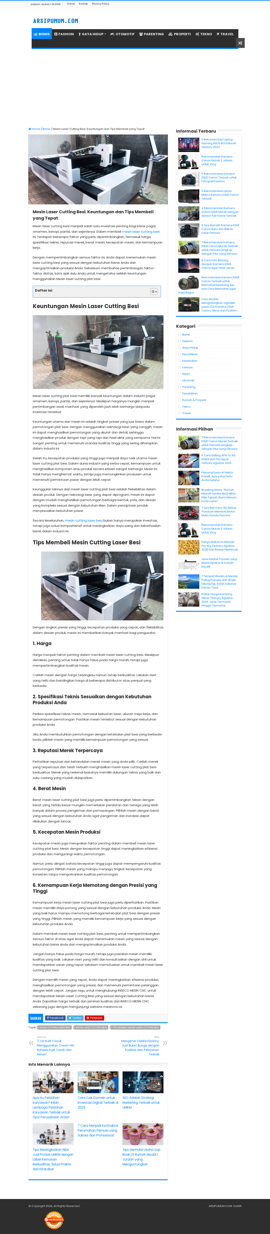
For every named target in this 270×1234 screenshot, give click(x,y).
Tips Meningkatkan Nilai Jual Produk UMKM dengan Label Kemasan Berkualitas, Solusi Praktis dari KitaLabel (53, 1159)
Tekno (186, 407)
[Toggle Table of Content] (152, 291)
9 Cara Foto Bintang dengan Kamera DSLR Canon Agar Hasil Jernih (217, 264)
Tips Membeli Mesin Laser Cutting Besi (135, 1027)
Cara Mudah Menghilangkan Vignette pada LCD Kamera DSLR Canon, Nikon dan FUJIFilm (219, 305)
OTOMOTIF (125, 34)
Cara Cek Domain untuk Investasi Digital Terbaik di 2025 (98, 1102)
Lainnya (187, 367)
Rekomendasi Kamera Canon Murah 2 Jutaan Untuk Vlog (216, 160)
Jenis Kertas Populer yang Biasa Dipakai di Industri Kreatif (219, 563)
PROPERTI (182, 34)
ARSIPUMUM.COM (220, 1206)
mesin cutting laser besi (84, 520)
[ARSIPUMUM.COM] (55, 20)
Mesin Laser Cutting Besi (91, 1027)
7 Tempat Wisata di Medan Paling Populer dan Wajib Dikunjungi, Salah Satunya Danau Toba (219, 582)
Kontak (83, 3)
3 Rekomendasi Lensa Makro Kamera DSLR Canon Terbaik (220, 195)
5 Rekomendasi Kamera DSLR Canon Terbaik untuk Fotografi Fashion (219, 177)
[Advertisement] (135, 88)
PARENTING (154, 34)
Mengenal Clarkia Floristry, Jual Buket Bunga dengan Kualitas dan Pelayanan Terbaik (140, 1045)
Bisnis (46, 129)
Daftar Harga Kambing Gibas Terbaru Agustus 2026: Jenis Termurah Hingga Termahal (217, 599)
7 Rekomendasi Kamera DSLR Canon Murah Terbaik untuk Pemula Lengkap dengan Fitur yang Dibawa (219, 248)
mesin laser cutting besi (141, 231)
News (186, 374)
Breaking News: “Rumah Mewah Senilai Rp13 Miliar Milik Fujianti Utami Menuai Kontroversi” (218, 495)
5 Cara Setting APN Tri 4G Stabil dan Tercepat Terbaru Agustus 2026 (218, 459)
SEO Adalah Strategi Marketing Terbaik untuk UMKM (141, 1102)
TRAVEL (227, 34)
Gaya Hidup (190, 348)
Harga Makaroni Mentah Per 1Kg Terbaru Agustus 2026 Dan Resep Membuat (219, 546)
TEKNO (206, 34)
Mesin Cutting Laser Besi (54, 1027)
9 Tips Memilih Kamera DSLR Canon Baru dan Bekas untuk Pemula (220, 229)
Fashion (187, 341)
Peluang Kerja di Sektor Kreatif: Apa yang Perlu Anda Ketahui (217, 476)
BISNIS (44, 34)
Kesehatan (189, 361)
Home (71, 3)
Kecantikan (190, 354)
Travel (186, 413)
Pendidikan (190, 393)
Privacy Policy (100, 3)
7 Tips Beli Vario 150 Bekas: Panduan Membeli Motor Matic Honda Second (219, 511)
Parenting (189, 387)
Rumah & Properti (194, 400)
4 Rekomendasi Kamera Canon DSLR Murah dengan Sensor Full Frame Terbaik (220, 212)
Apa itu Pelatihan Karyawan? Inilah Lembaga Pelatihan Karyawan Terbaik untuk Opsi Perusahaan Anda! (51, 1107)
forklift (237, 1206)
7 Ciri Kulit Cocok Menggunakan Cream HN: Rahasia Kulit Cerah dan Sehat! (55, 1045)
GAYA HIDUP (92, 34)
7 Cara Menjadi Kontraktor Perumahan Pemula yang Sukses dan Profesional (98, 1130)
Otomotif (188, 380)
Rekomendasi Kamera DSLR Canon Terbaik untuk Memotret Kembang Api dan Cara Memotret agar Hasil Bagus (208, 285)
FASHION (66, 34)
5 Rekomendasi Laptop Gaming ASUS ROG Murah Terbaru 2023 (218, 143)
